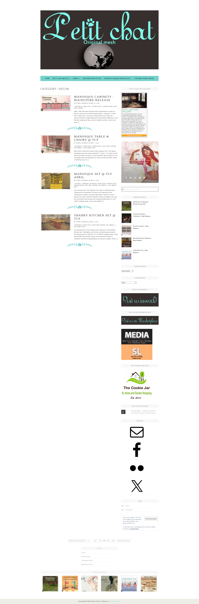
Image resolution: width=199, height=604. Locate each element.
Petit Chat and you (61, 78)
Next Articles (123, 540)
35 (108, 540)
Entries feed (85, 556)
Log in (83, 552)
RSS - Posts (125, 506)
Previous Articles (77, 540)
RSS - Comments (127, 510)
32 (95, 540)
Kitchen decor (97, 106)
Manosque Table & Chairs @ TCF (91, 138)
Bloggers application (92, 78)
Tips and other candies (144, 78)
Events (76, 78)
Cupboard (85, 183)
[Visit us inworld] (140, 299)
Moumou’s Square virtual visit (117, 78)
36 (113, 540)
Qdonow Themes (115, 601)
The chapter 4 (78, 147)
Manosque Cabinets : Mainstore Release (94, 98)
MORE (128, 169)
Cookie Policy (134, 529)
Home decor (87, 106)
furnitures (79, 106)
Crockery (78, 183)
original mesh (107, 106)
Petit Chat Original (109, 146)
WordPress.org (86, 564)
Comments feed (87, 560)
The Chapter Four (90, 147)
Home (47, 78)
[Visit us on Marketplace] (140, 320)
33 (100, 540)
